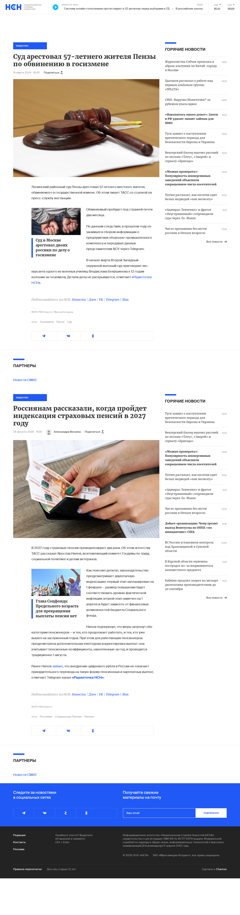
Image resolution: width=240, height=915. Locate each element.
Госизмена (47, 322)
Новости (79, 300)
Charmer (221, 869)
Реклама (18, 849)
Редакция (19, 835)
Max (125, 300)
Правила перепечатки (27, 869)
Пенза (60, 322)
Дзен (92, 300)
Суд (69, 322)
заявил (57, 666)
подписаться (211, 813)
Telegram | (114, 300)
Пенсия (89, 716)
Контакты (19, 842)
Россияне (46, 716)
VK (101, 300)
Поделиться (51, 72)
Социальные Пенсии (68, 716)
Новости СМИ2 (25, 380)
